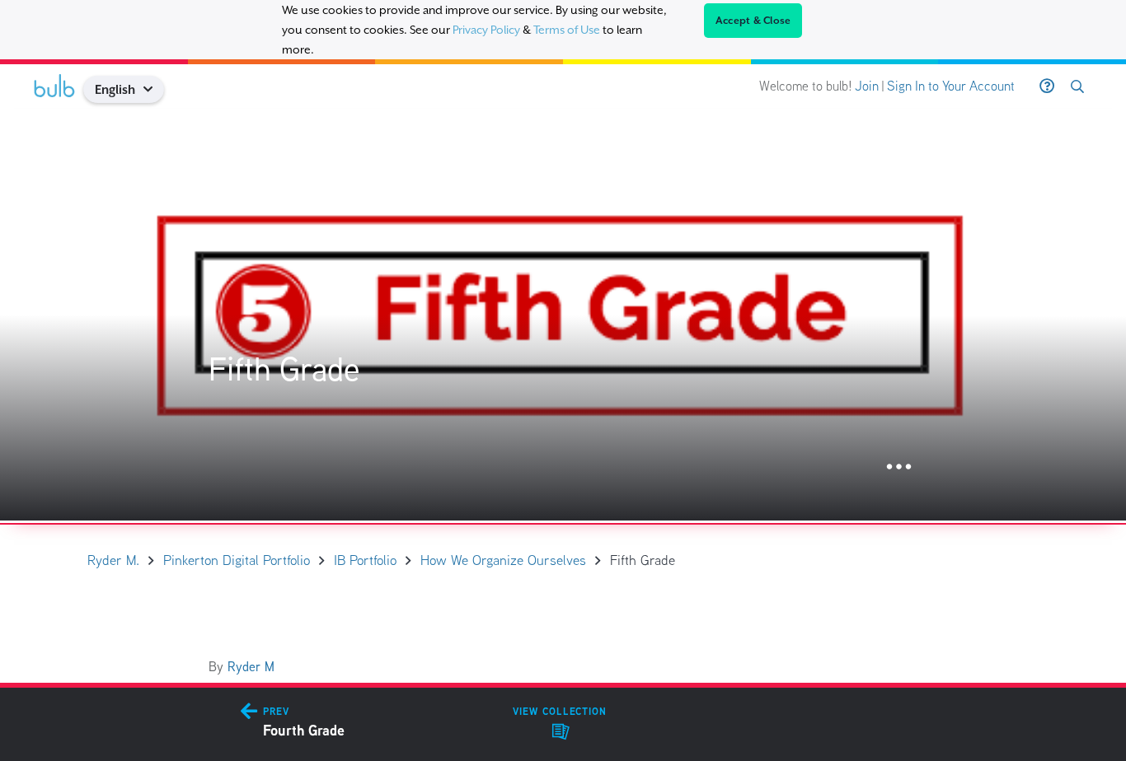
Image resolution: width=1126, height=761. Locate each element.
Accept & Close (753, 20)
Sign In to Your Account (951, 86)
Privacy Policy (486, 29)
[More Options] (899, 467)
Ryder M (251, 666)
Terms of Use (566, 29)
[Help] (1046, 86)
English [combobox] (115, 89)
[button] (154, 89)
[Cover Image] (563, 315)
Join (867, 86)
